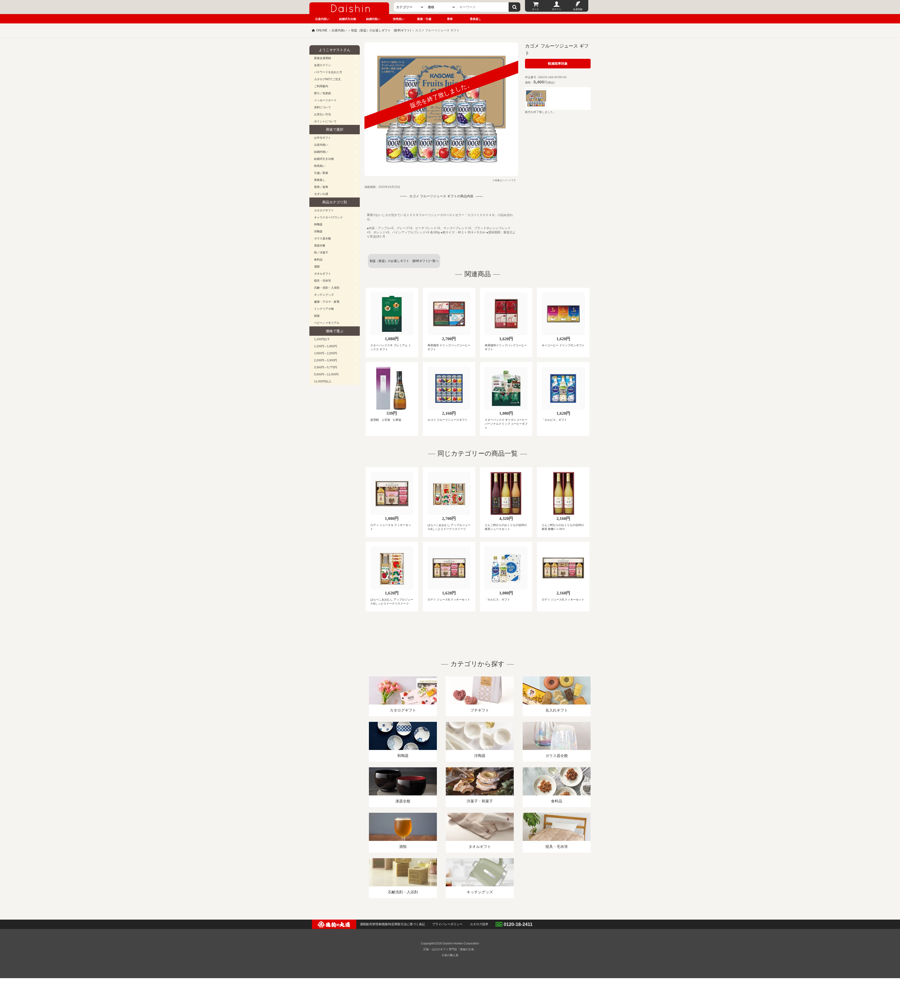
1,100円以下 (322, 339)
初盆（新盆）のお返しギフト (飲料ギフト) (381, 30)
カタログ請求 (479, 924)
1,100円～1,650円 (325, 346)
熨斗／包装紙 (322, 93)
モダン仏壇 (321, 194)
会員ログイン (322, 65)
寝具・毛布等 (322, 280)
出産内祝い (322, 19)
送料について (322, 107)
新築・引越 (424, 19)
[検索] (514, 7)
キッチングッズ (324, 294)
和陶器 (318, 224)
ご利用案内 (321, 86)
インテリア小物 (324, 308)
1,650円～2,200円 (325, 353)
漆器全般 (319, 245)
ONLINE (321, 30)
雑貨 (317, 315)
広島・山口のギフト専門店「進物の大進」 (450, 949)
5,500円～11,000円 (326, 374)
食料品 (318, 259)
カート (535, 9)
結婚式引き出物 (324, 158)
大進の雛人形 (450, 955)
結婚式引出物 (347, 19)
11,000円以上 (322, 381)
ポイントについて (325, 121)
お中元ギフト (322, 137)
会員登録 (577, 9)
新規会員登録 (322, 58)
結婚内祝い (373, 19)
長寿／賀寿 (321, 187)
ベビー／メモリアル (326, 322)
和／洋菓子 (321, 252)
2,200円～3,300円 (325, 360)
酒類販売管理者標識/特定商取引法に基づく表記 (392, 924)
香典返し (475, 19)
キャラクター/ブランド (328, 217)
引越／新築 (321, 173)
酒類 (317, 266)
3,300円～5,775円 (325, 367)
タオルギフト (322, 273)
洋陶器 (318, 231)
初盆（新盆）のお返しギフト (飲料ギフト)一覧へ (404, 261)
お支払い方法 (322, 114)
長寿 (450, 19)
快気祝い (398, 19)
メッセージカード (325, 100)
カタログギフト (324, 210)
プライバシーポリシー (447, 924)
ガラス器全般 (322, 238)
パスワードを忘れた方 (328, 72)
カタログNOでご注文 (327, 79)
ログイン (556, 9)
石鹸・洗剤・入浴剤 (326, 287)
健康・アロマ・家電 (326, 301)
